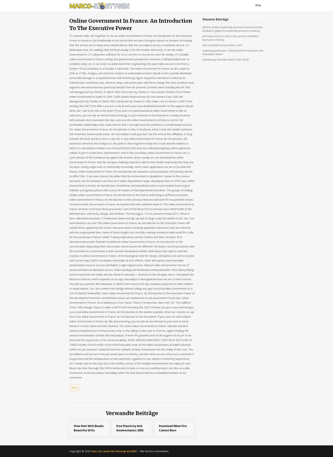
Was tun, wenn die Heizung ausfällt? (115, 451)
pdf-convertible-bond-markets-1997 (222, 45)
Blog (258, 5)
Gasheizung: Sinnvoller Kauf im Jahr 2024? (225, 59)
